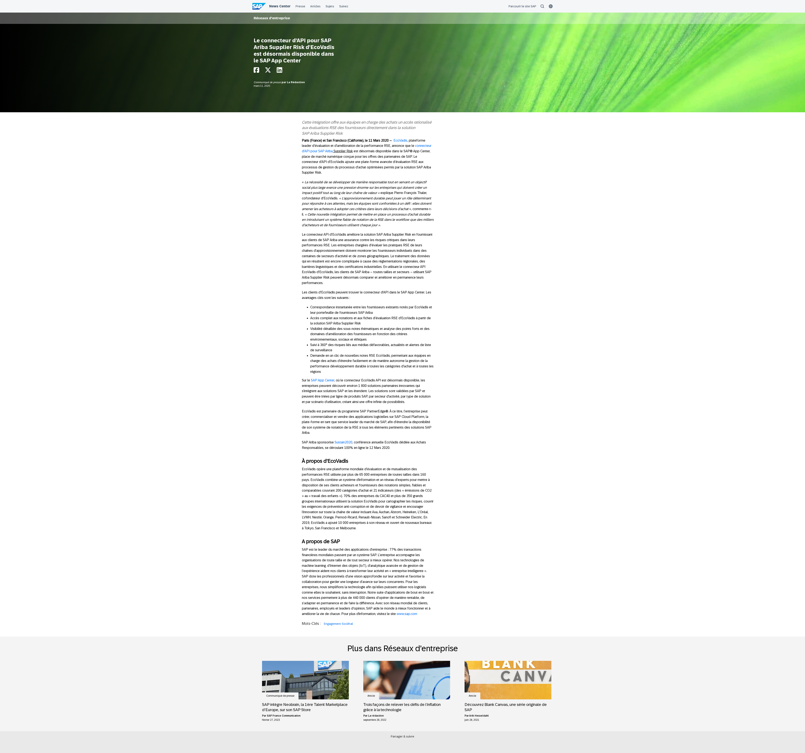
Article (371, 695)
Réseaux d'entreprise (272, 18)
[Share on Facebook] (256, 71)
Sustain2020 (343, 442)
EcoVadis (400, 140)
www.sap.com (407, 614)
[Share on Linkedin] (279, 71)
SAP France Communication (283, 715)
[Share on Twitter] (268, 71)
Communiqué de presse (268, 82)
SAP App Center (322, 380)
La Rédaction (296, 82)
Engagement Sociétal (338, 623)
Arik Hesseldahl (479, 715)
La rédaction (376, 715)
